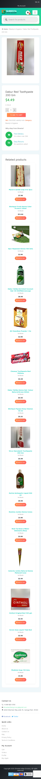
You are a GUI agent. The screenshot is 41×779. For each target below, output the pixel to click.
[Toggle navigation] (34, 12)
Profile (4, 755)
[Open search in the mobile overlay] (20, 19)
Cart (3, 749)
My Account (21, 6)
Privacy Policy (6, 737)
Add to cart (17, 115)
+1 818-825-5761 (9, 705)
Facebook (6, 716)
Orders (4, 752)
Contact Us (5, 731)
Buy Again (5, 758)
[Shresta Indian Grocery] (9, 12)
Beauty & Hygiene (15, 29)
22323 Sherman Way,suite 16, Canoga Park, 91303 (20, 710)
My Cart (29, 13)
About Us (5, 729)
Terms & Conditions (8, 740)
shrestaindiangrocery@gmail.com (15, 707)
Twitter (15, 716)
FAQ (3, 734)
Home (4, 726)
